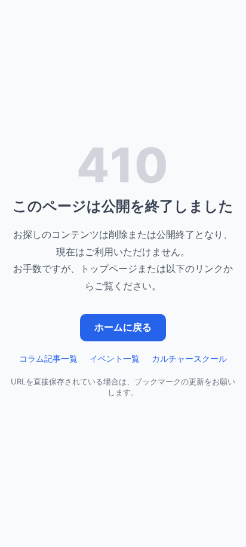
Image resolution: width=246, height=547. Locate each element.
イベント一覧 (115, 358)
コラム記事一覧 (48, 358)
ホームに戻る (123, 327)
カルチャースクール (189, 358)
